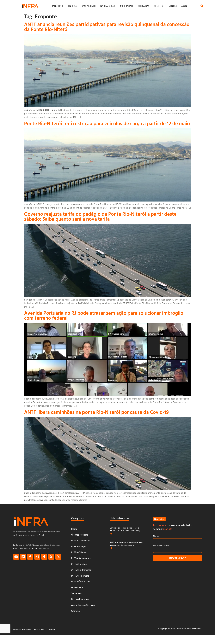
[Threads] (58, 557)
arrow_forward (111, 533)
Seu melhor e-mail (161, 545)
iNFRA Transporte (80, 540)
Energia (72, 6)
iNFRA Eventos (79, 564)
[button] (14, 6)
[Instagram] (37, 557)
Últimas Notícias (79, 534)
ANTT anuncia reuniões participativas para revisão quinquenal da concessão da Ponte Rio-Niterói (106, 27)
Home (74, 528)
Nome (156, 536)
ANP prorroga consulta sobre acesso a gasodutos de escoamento (126, 543)
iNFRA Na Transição (81, 569)
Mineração (126, 6)
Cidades (158, 6)
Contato (75, 610)
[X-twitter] (51, 557)
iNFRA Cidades (79, 552)
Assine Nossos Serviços (83, 605)
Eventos (172, 6)
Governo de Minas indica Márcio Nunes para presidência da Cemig (125, 529)
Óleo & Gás (143, 6)
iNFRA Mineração (80, 575)
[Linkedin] (23, 557)
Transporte (56, 6)
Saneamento (89, 6)
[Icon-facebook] (30, 557)
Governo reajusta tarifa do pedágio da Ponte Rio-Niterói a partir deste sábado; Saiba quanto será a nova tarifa (100, 216)
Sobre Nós (76, 593)
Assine (184, 6)
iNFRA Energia (78, 546)
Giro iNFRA (77, 587)
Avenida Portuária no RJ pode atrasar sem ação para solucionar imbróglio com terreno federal (103, 315)
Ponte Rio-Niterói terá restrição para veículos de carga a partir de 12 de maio (107, 123)
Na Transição (108, 6)
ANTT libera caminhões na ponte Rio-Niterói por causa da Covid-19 (96, 412)
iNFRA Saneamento (81, 558)
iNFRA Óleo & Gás (80, 581)
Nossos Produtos (80, 599)
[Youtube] (16, 557)
